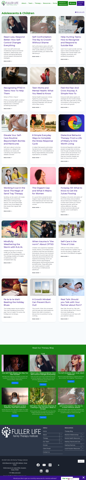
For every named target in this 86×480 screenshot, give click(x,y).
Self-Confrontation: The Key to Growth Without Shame (42, 40)
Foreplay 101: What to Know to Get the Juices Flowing (71, 191)
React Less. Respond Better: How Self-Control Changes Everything (43, 373)
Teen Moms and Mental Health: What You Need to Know (42, 91)
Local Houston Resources (72, 448)
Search (60, 459)
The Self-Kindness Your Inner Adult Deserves (71, 373)
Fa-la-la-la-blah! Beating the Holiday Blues (14, 302)
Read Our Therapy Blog (43, 348)
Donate (45, 445)
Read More (8, 61)
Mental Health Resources (72, 438)
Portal (55, 3)
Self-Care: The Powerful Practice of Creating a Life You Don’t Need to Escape (43, 407)
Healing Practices (70, 445)
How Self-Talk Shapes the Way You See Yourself (15, 373)
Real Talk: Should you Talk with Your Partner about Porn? (71, 302)
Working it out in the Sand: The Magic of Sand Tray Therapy (14, 191)
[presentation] (14, 24)
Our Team (46, 441)
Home (45, 431)
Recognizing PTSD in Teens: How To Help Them (14, 91)
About (45, 435)
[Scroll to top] (82, 475)
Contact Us (46, 452)
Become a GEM (80, 3)
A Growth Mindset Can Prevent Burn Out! (41, 302)
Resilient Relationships (71, 435)
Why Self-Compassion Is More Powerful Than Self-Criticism (15, 406)
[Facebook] (38, 465)
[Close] (83, 477)
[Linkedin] (41, 471)
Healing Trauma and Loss (72, 441)
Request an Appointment (63, 3)
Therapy (45, 438)
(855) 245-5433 (16, 473)
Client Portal (47, 448)
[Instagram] (50, 465)
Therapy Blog (69, 431)
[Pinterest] (47, 471)
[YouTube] (44, 465)
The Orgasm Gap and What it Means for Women (42, 191)
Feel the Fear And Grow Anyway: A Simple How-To (70, 91)
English (71, 478)
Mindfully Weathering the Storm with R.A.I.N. (14, 244)
